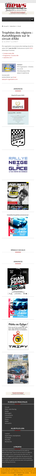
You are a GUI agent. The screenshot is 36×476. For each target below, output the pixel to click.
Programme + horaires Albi (10, 55)
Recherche (8, 442)
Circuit (19, 26)
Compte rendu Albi (8, 53)
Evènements (9, 415)
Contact (7, 434)
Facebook (8, 438)
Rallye (7, 411)
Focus (7, 419)
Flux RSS (7, 440)
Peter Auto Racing (10, 409)
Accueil (6, 26)
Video (6, 421)
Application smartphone (12, 436)
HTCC (31, 48)
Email (14, 77)
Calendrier (12, 26)
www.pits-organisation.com (10, 79)
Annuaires (8, 423)
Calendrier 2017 (7, 57)
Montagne (8, 413)
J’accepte (20, 475)
